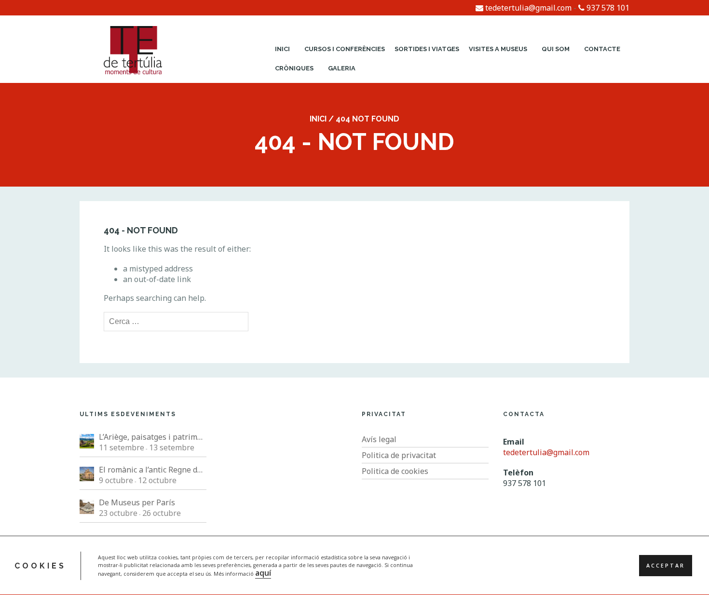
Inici (282, 49)
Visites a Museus (498, 49)
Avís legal (379, 439)
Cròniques (294, 68)
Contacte (602, 49)
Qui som (556, 49)
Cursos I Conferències (344, 49)
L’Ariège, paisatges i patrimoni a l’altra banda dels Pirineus (152, 437)
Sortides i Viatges (427, 49)
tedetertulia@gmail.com (527, 7)
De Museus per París (137, 502)
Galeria (341, 68)
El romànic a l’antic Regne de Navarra (152, 469)
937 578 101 (607, 7)
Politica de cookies (395, 471)
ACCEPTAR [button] (665, 565)
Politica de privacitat (399, 455)
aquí (263, 573)
